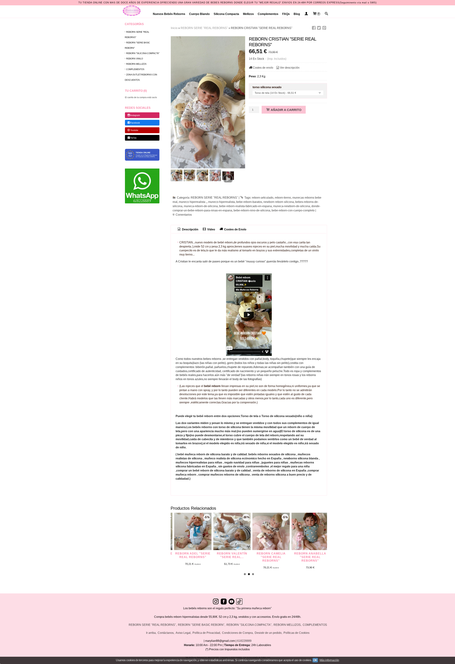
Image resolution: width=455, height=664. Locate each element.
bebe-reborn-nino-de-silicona (252, 210)
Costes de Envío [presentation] (234, 229)
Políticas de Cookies (296, 632)
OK (315, 660)
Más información (329, 660)
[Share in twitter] (319, 28)
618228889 (244, 640)
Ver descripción (289, 67)
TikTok (133, 138)
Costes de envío (263, 67)
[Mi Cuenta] (306, 14)
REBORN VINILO (134, 58)
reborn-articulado (262, 197)
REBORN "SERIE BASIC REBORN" (137, 45)
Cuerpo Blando (199, 13)
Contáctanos (166, 632)
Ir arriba (151, 632)
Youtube (134, 130)
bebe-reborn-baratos (249, 201)
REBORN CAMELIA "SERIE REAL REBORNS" (271, 557)
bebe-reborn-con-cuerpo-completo (293, 210)
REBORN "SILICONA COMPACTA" (142, 53)
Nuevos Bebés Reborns (169, 13)
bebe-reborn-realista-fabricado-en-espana (245, 206)
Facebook (135, 123)
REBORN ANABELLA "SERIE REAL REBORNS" (310, 557)
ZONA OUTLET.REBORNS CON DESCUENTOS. (141, 77)
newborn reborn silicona (278, 201)
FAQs (286, 13)
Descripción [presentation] (189, 229)
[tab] (187, 229)
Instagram (135, 115)
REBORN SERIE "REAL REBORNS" (137, 35)
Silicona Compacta (226, 13)
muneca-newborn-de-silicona (291, 206)
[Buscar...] (326, 14)
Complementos (268, 13)
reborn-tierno (283, 197)
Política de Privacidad (206, 632)
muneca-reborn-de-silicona (201, 206)
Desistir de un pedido (268, 632)
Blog (297, 13)
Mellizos (248, 13)
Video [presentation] (211, 229)
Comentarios (184, 214)
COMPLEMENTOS (135, 69)
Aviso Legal (183, 632)
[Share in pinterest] (324, 28)
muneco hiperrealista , (193, 201)
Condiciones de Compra (237, 632)
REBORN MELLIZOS (136, 64)
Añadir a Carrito (285, 110)
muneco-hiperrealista (221, 201)
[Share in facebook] (313, 28)
